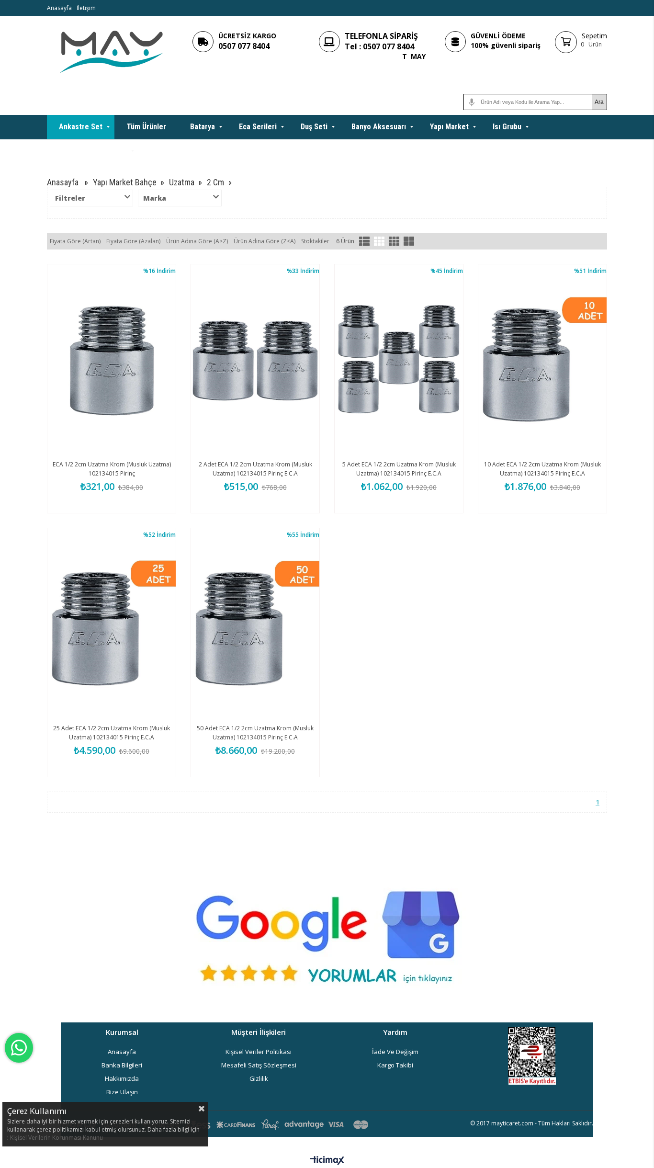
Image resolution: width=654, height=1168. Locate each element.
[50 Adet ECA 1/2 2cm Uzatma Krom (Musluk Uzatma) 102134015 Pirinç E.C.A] (255, 624)
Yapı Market (449, 126)
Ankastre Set (80, 126)
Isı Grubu (507, 126)
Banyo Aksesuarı (378, 126)
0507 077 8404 (244, 46)
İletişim (86, 8)
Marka (154, 198)
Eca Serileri (258, 126)
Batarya (202, 126)
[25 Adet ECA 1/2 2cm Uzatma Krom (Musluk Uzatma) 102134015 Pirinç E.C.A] (111, 624)
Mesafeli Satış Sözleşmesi (258, 1065)
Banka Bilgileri (121, 1065)
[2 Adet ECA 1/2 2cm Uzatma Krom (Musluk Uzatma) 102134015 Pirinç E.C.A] (255, 360)
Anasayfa (59, 8)
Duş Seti (314, 126)
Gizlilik (258, 1078)
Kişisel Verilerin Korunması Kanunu (56, 1138)
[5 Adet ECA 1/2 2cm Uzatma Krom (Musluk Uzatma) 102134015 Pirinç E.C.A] (399, 360)
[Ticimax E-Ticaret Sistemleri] (327, 1161)
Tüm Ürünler (146, 126)
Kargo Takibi (395, 1065)
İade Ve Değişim (395, 1051)
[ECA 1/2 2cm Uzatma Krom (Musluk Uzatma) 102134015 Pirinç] (111, 360)
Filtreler (70, 198)
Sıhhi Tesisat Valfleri (93, 150)
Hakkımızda (122, 1078)
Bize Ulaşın (122, 1092)
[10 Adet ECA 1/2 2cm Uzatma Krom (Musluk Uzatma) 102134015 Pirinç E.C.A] (542, 360)
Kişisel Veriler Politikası (259, 1051)
